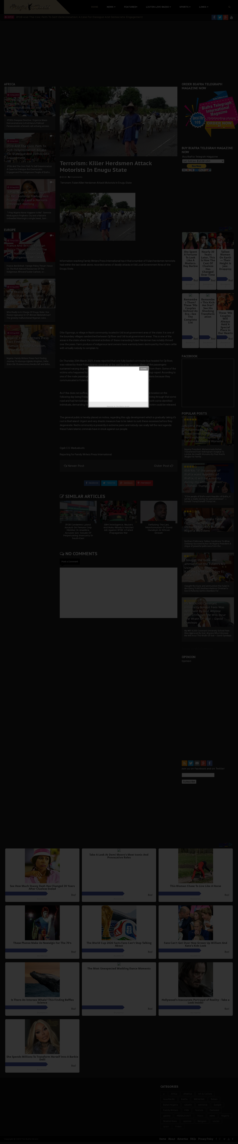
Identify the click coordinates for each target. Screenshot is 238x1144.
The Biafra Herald (122, 406)
